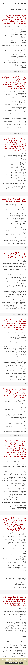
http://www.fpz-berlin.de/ (20, 587)
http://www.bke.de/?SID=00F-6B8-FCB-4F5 (16, 376)
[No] (26, 661)
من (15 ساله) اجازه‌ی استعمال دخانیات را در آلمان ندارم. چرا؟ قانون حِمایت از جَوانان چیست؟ (15, 255)
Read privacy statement (12, 662)
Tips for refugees (20, 3)
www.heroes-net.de (21, 506)
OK (20, 662)
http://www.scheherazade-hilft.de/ (18, 575)
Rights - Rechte (22, 71)
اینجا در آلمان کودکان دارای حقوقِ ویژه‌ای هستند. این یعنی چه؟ (14, 200)
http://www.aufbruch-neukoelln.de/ (18, 508)
